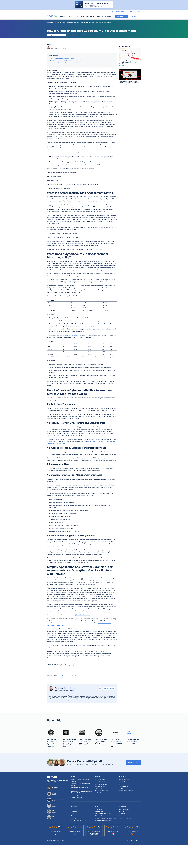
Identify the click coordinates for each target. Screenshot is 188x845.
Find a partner (75, 818)
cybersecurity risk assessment (68, 335)
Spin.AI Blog (54, 22)
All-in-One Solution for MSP (78, 820)
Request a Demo (133, 762)
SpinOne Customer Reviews (126, 790)
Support (121, 788)
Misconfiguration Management (103, 782)
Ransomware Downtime (101, 790)
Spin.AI (74, 690)
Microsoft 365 (122, 811)
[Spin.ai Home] (52, 16)
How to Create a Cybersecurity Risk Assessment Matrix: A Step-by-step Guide (69, 62)
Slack (120, 816)
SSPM (59, 22)
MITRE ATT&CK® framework (95, 441)
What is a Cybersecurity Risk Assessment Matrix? (62, 58)
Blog (120, 784)
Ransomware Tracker (124, 779)
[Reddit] (128, 840)
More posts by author (109, 688)
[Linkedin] (137, 840)
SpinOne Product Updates (126, 818)
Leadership (74, 811)
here (83, 656)
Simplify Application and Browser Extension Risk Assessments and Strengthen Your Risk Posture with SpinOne (77, 65)
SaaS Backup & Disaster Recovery (80, 795)
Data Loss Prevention (100, 786)
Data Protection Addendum (102, 816)
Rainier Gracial (54, 47)
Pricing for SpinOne (76, 797)
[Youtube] (140, 840)
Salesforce (122, 813)
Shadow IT (98, 793)
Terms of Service (99, 809)
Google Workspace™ (124, 809)
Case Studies (122, 782)
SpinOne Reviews (129, 732)
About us (73, 809)
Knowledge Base (123, 786)
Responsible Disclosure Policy (103, 820)
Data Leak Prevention (101, 784)
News (72, 813)
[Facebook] (131, 840)
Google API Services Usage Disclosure (105, 818)
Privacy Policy (99, 811)
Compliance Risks (100, 779)
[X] (134, 840)
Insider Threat (98, 788)
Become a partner (76, 816)
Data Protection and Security (103, 813)
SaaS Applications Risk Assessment (70, 22)
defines (85, 196)
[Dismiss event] (111, 3)
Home (48, 22)
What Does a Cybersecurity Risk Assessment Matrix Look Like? (65, 60)
